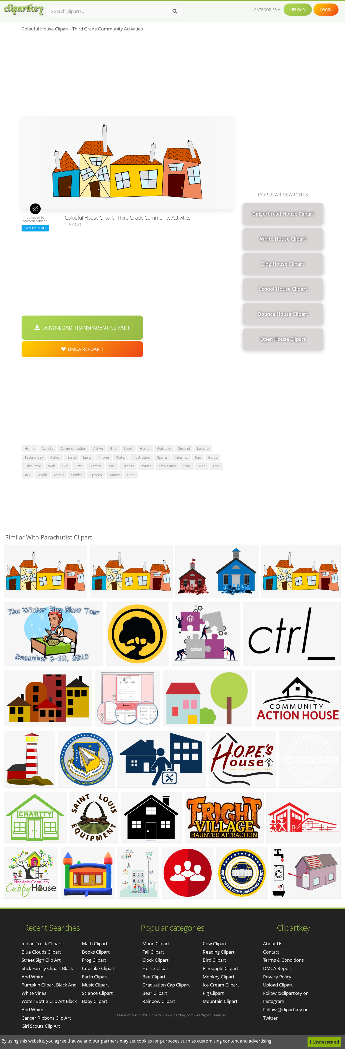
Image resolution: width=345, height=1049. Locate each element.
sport (128, 448)
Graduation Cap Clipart (166, 985)
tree (216, 465)
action (55, 457)
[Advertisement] (127, 75)
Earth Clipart (95, 977)
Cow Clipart (215, 943)
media (59, 474)
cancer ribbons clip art (46, 1018)
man (202, 465)
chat (131, 474)
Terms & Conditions (283, 960)
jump (87, 457)
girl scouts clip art (41, 1026)
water (121, 457)
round (146, 465)
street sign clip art (41, 960)
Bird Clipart (214, 960)
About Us (272, 943)
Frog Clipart (94, 960)
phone (103, 457)
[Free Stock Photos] (23, 10)
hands (145, 448)
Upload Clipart (278, 985)
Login (326, 9)
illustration (141, 457)
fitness (128, 465)
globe (213, 457)
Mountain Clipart (220, 1001)
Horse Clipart (156, 968)
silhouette (33, 465)
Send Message (35, 228)
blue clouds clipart (41, 952)
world (42, 474)
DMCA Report (277, 968)
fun (198, 457)
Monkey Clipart (218, 977)
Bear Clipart (154, 993)
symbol (77, 474)
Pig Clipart (213, 993)
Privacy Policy (277, 977)
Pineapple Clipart (220, 968)
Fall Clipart (153, 952)
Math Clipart (95, 943)
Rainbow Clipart (158, 1001)
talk (27, 474)
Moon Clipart (155, 943)
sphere (114, 474)
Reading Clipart (218, 952)
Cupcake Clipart (98, 968)
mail (112, 465)
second (184, 448)
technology (34, 457)
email (187, 465)
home (29, 448)
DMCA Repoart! (85, 349)
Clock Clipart (155, 960)
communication (73, 448)
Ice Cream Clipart (221, 985)
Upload (297, 9)
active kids (167, 465)
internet (181, 457)
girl (65, 465)
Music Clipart (95, 985)
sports (162, 457)
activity (47, 448)
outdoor (164, 448)
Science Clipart (97, 993)
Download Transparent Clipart (85, 327)
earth (71, 457)
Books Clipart (96, 952)
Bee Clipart (153, 977)
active (98, 448)
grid (113, 448)
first (78, 465)
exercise (95, 465)
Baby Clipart (94, 1001)
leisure (203, 448)
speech (96, 474)
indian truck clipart (42, 943)
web (51, 465)
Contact (271, 952)
